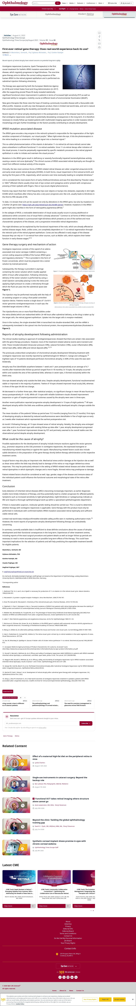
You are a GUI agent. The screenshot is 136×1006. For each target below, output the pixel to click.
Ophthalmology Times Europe (13, 38)
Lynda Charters (40, 763)
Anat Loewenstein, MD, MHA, (44, 805)
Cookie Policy (20, 1004)
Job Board (68, 941)
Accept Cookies (119, 999)
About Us (63, 990)
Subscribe (85, 723)
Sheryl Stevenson (60, 805)
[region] (68, 999)
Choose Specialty (47, 9)
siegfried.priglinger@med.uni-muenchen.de (19, 572)
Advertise (68, 924)
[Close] (133, 999)
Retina (81, 9)
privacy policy (42, 727)
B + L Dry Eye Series (72, 9)
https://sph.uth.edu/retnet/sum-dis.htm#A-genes (42, 205)
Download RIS (7, 691)
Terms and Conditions (68, 933)
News (71, 990)
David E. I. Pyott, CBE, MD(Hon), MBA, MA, (48, 826)
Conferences (91, 3)
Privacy (68, 926)
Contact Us (68, 936)
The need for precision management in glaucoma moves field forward (77, 704)
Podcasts (80, 3)
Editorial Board (68, 931)
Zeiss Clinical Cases (90, 9)
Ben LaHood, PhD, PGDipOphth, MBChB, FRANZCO (51, 784)
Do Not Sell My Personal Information (68, 938)
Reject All (105, 999)
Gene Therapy (8, 736)
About (68, 921)
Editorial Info (68, 929)
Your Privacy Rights (68, 943)
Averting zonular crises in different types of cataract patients (12, 704)
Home (54, 990)
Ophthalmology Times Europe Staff (46, 847)
